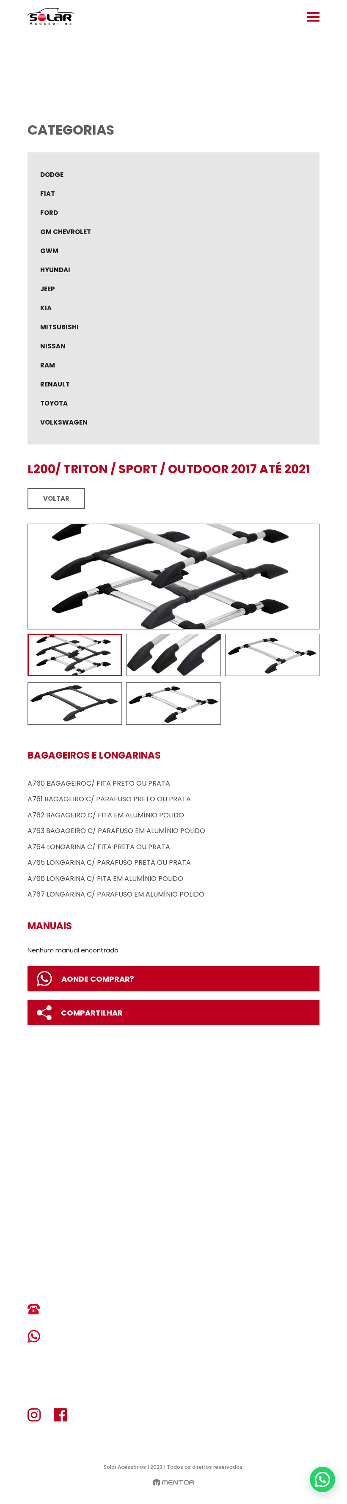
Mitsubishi (59, 327)
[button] (322, 1479)
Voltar (56, 498)
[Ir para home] (51, 17)
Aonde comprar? (97, 979)
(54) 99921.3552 (81, 1336)
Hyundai (55, 269)
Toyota (54, 403)
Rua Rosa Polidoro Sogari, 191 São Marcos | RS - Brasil (90, 1243)
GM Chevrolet (65, 231)
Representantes (61, 1187)
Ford (49, 212)
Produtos (48, 1170)
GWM (49, 250)
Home (39, 1136)
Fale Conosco (58, 1204)
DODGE (51, 174)
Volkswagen (64, 422)
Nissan (53, 346)
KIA (46, 308)
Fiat (47, 193)
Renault (55, 384)
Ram (47, 365)
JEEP (47, 288)
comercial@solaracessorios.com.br (103, 1277)
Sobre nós (49, 1153)
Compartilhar (92, 1012)
